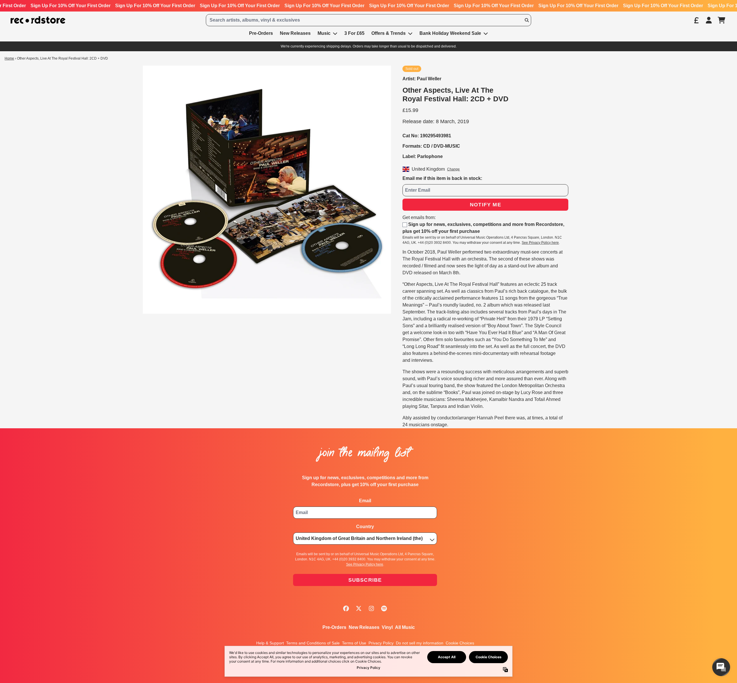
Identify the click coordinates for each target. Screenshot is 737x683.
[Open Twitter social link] (358, 608)
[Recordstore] (38, 20)
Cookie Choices (460, 643)
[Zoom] (267, 190)
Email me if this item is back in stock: (442, 178)
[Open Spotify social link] (384, 608)
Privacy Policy (381, 643)
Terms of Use (354, 643)
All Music (405, 627)
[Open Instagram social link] (371, 608)
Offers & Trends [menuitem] (388, 33)
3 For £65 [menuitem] (354, 33)
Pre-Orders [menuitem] (261, 33)
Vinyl (387, 627)
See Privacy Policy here (540, 243)
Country (365, 526)
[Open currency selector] (696, 20)
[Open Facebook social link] (346, 608)
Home (9, 58)
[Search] (526, 20)
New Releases (364, 627)
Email (365, 500)
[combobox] (368, 20)
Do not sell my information (419, 643)
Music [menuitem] (324, 33)
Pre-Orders (334, 627)
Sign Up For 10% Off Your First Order (71, 5)
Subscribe (365, 580)
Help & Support (270, 643)
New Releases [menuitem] (295, 33)
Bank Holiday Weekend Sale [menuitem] (450, 33)
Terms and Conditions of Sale (313, 643)
